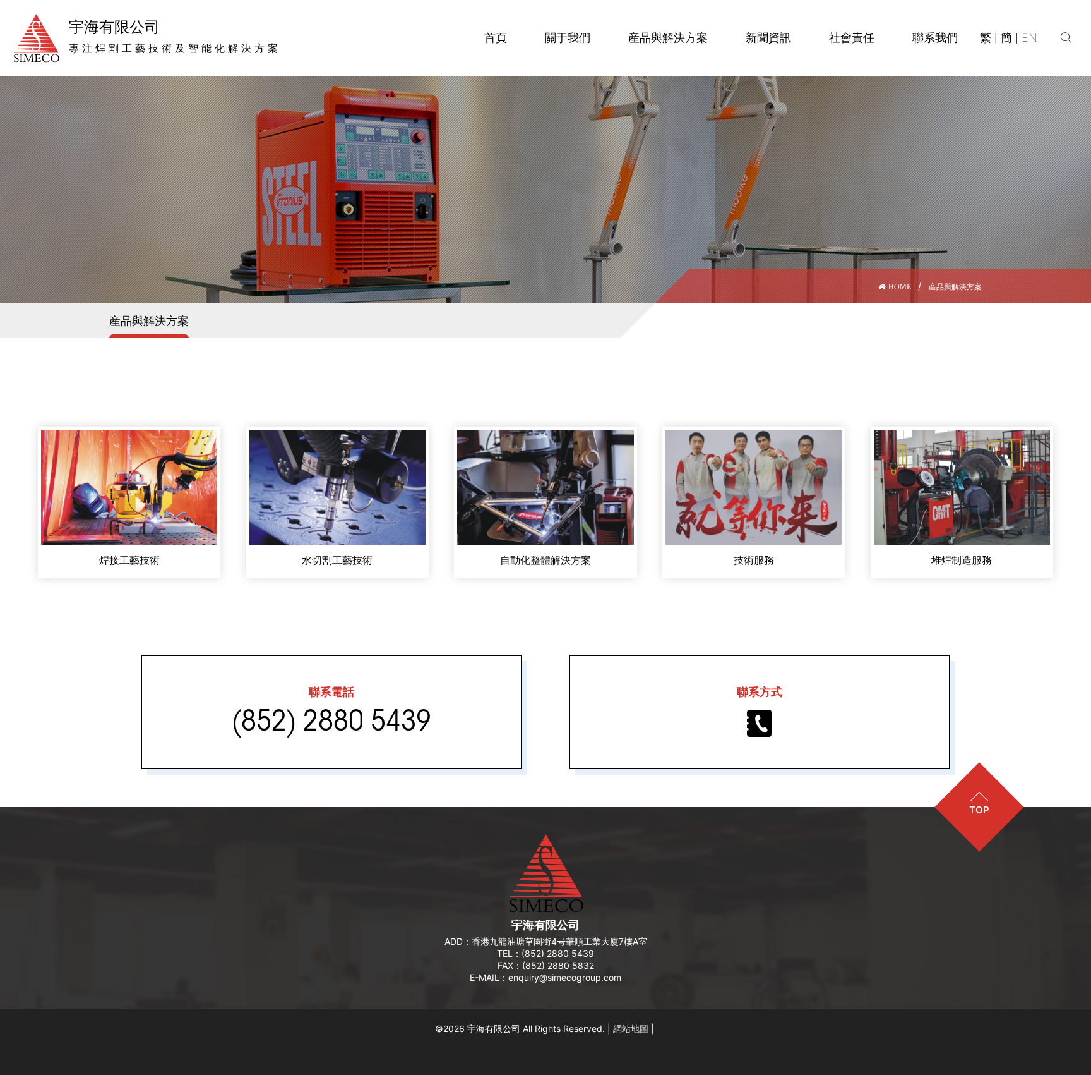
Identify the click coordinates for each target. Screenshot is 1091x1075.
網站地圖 (630, 1028)
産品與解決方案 (955, 286)
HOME (899, 287)
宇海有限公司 (545, 925)
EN (1029, 37)
